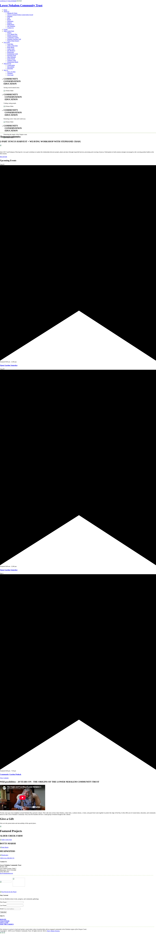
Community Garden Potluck (10, 774)
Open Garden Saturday (9, 365)
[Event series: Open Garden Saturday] (17, 362)
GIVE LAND (4, 922)
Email (2, 909)
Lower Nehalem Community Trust (21, 5)
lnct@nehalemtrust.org (6, 873)
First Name (3, 902)
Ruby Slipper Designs (53, 931)
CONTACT (3, 1)
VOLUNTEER (11, 1)
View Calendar (4, 778)
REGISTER (3, 156)
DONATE (3, 919)
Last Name (3, 905)
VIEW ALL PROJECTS (7, 858)
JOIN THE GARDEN (7, 924)
